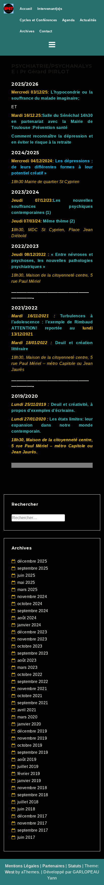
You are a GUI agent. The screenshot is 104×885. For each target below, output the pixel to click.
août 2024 (27, 618)
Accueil (26, 9)
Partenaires (53, 866)
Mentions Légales (22, 866)
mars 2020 (27, 717)
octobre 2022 (29, 674)
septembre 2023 (32, 653)
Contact (45, 31)
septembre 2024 (32, 611)
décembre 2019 (32, 731)
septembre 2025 (32, 568)
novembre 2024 (32, 596)
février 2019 (28, 773)
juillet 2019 (28, 766)
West (9, 872)
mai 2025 (26, 582)
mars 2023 (27, 667)
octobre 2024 (29, 604)
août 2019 (27, 759)
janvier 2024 (29, 625)
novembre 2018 (32, 788)
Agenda (68, 20)
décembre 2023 (32, 632)
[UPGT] (8, 8)
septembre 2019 (32, 752)
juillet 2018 (28, 802)
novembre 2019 (32, 738)
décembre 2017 (32, 816)
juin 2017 (26, 837)
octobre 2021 (29, 696)
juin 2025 (26, 575)
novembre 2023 (32, 639)
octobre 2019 (29, 745)
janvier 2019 (29, 781)
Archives (27, 31)
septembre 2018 (32, 795)
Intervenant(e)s (49, 9)
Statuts (74, 866)
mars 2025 (27, 589)
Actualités (88, 20)
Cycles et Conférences (38, 20)
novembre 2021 (32, 689)
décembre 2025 (32, 561)
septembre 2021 (32, 703)
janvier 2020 (29, 724)
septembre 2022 (32, 681)
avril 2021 (26, 710)
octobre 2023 (29, 646)
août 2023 (27, 660)
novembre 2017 (32, 823)
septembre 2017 (32, 830)
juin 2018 (26, 809)
